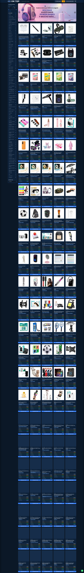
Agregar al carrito (24, 45)
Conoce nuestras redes (70, 1)
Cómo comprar (59, 1)
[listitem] (23, 34)
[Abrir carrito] (75, 1)
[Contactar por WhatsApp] (82, 571)
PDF (63, 1)
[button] (12, 15)
